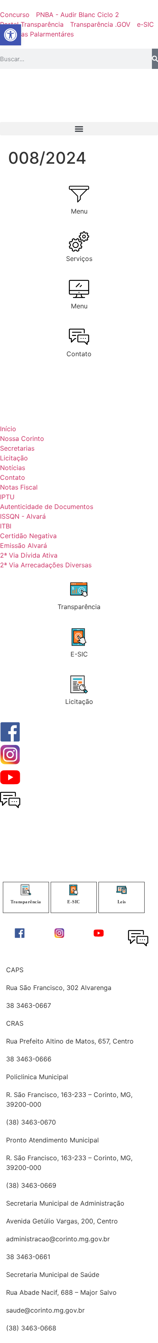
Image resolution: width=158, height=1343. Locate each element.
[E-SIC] (79, 637)
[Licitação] (79, 684)
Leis (121, 901)
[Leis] (121, 890)
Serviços (79, 258)
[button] (79, 128)
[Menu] (79, 194)
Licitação (79, 701)
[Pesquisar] (155, 59)
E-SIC (79, 654)
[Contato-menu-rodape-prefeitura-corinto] (138, 938)
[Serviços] (79, 241)
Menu (79, 211)
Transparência (79, 607)
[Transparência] (79, 590)
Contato (79, 354)
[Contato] (79, 337)
